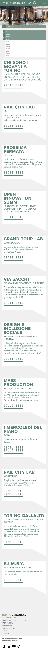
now (8, 36)
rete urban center (10, 617)
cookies (5, 633)
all (7, 31)
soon (8, 34)
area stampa (7, 623)
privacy (5, 630)
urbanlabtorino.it (10, 640)
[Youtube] (13, 646)
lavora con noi (8, 628)
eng (40, 3)
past (7, 39)
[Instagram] (9, 646)
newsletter (7, 625)
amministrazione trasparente (14, 620)
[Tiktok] (18, 646)
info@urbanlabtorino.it (12, 638)
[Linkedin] (4, 646)
